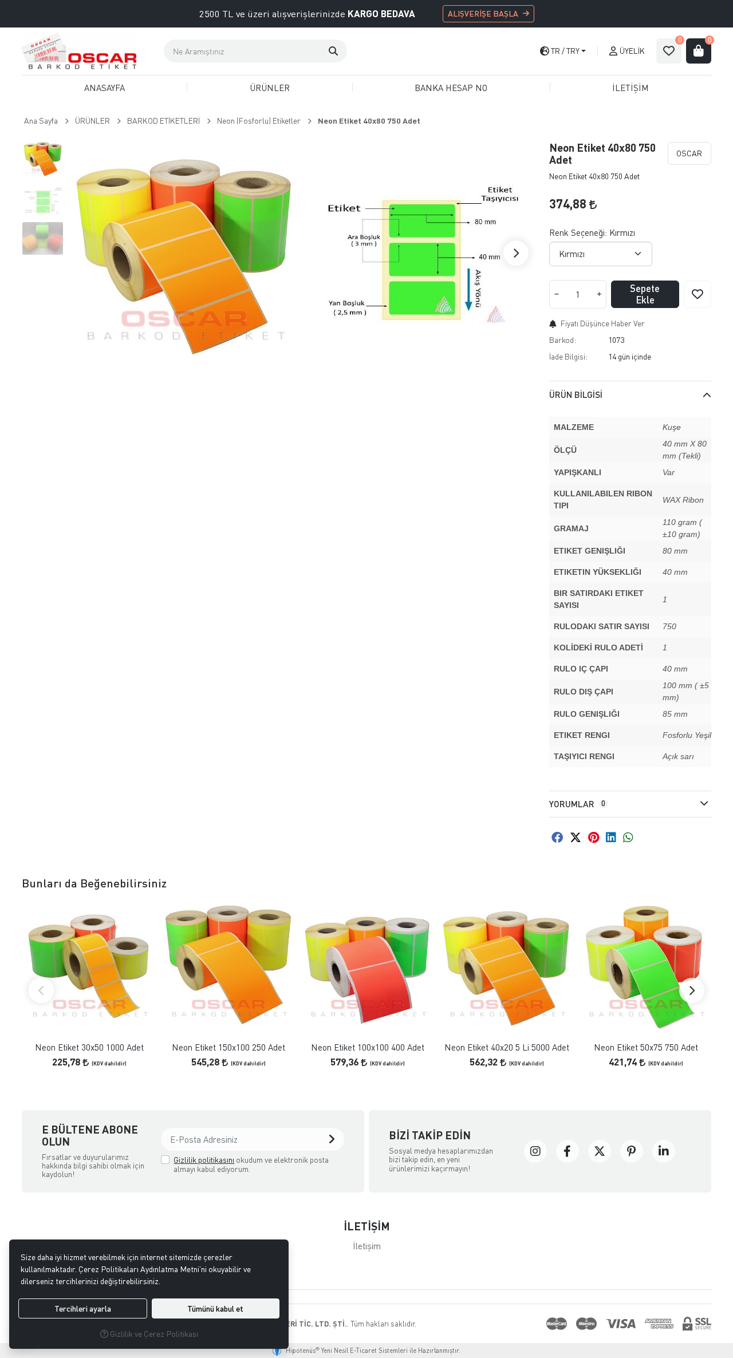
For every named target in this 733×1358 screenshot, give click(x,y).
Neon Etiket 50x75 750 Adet (646, 1047)
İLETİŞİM (630, 87)
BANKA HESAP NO (451, 87)
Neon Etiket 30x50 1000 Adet (89, 1047)
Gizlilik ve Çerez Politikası (153, 1334)
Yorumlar (577, 804)
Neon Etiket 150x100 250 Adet (228, 1047)
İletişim (367, 1246)
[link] (535, 1151)
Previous (41, 990)
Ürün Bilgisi (575, 394)
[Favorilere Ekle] (697, 294)
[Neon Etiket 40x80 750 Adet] (183, 253)
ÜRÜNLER (270, 87)
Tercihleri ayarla (82, 1308)
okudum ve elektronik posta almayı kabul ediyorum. (251, 1164)
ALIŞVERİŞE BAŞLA (483, 13)
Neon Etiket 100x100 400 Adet (367, 1047)
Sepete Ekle (645, 294)
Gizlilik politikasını (204, 1159)
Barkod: (562, 340)
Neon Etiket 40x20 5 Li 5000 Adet (506, 1047)
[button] (333, 51)
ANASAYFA (104, 87)
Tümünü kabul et (215, 1308)
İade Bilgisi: (568, 356)
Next (516, 253)
